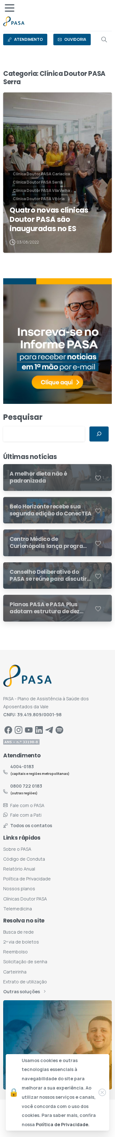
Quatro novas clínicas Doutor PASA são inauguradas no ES (49, 219)
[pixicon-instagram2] (18, 729)
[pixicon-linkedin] (39, 729)
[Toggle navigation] (9, 8)
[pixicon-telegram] (49, 729)
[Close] (102, 1092)
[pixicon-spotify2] (59, 729)
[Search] (104, 39)
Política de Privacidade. (62, 1124)
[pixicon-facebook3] (8, 729)
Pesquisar (22, 417)
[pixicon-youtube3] (29, 729)
